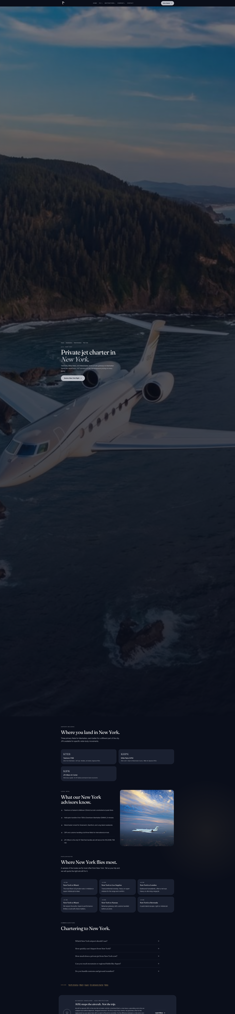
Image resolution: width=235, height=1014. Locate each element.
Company (121, 3)
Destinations (110, 3)
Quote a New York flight (71, 378)
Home (95, 3)
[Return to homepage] (63, 3)
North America (77, 342)
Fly (101, 3)
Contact (130, 3)
